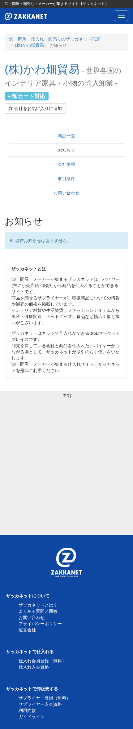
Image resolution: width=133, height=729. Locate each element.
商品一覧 (66, 135)
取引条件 (66, 178)
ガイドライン (32, 716)
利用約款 (27, 710)
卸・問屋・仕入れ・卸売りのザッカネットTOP (55, 39)
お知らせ (66, 150)
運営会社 (27, 629)
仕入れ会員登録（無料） (42, 660)
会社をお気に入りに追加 (37, 108)
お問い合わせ (66, 192)
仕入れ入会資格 (34, 667)
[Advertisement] (66, 465)
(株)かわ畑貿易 (29, 45)
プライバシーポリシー (40, 623)
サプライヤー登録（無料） (45, 698)
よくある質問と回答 (38, 611)
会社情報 (66, 164)
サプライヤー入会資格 (40, 704)
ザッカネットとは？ (38, 605)
